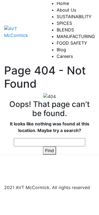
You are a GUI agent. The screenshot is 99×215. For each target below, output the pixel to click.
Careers (65, 56)
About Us (66, 10)
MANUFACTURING (76, 36)
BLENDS (65, 30)
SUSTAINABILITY (74, 16)
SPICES (64, 23)
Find (49, 150)
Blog (61, 49)
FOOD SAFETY (72, 43)
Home (63, 3)
